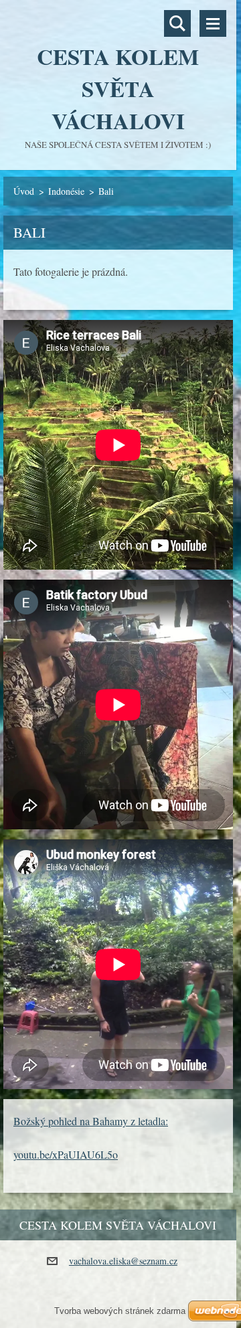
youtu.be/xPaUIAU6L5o (65, 1154)
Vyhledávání (177, 23)
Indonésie (66, 191)
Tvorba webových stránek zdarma (119, 1311)
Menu (212, 23)
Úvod (23, 191)
